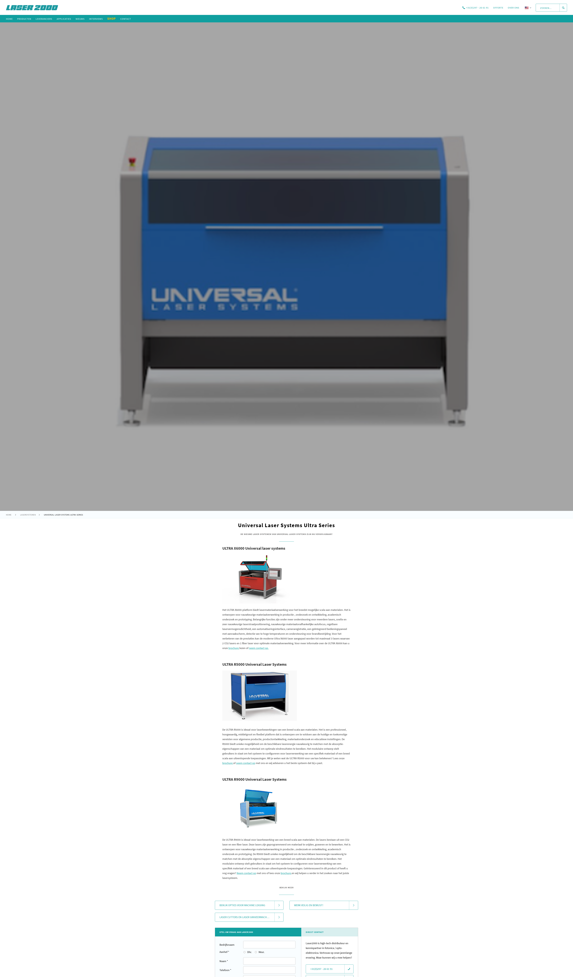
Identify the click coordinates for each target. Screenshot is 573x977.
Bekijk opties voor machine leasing (242, 905)
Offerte (498, 7)
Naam (224, 961)
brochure (286, 873)
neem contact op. (259, 648)
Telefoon (225, 970)
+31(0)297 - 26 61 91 (477, 7)
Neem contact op (246, 873)
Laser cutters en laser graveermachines (246, 917)
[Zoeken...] (563, 8)
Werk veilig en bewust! (308, 905)
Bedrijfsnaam (227, 944)
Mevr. (261, 952)
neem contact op (245, 763)
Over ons (513, 7)
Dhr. (249, 952)
